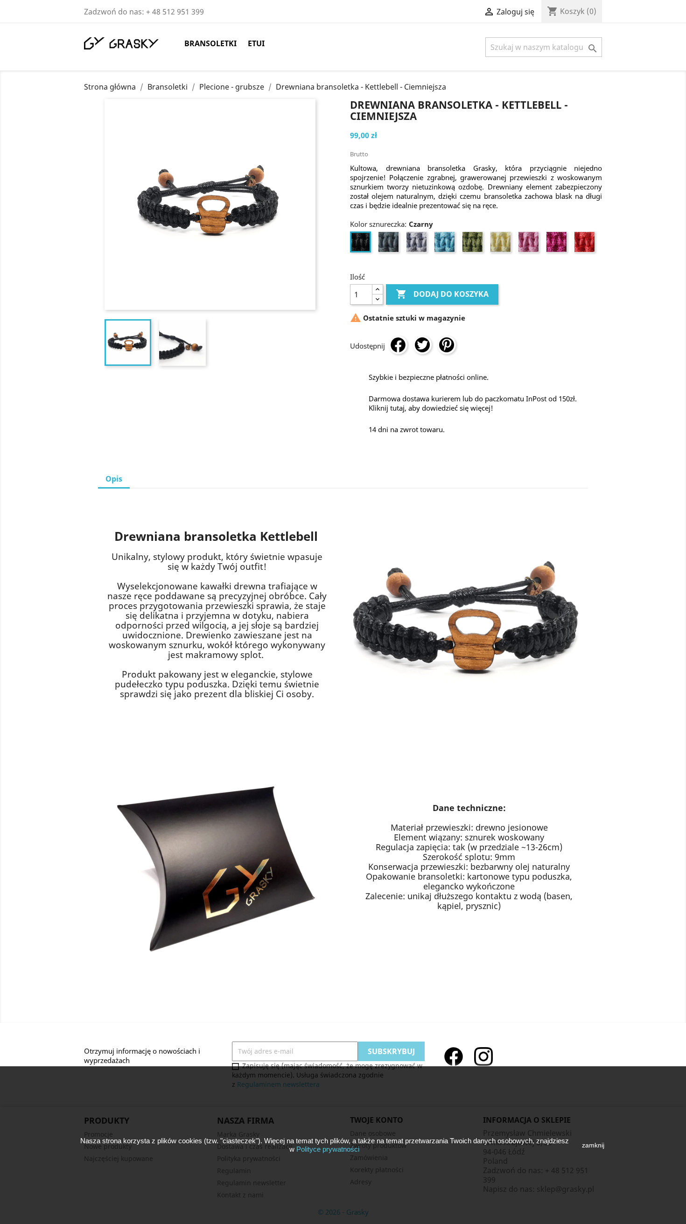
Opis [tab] (113, 479)
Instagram (483, 1056)
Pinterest (446, 345)
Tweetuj (422, 345)
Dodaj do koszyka (442, 294)
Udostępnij (398, 345)
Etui (256, 43)
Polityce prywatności (327, 1149)
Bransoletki (210, 43)
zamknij (593, 1145)
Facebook (453, 1056)
